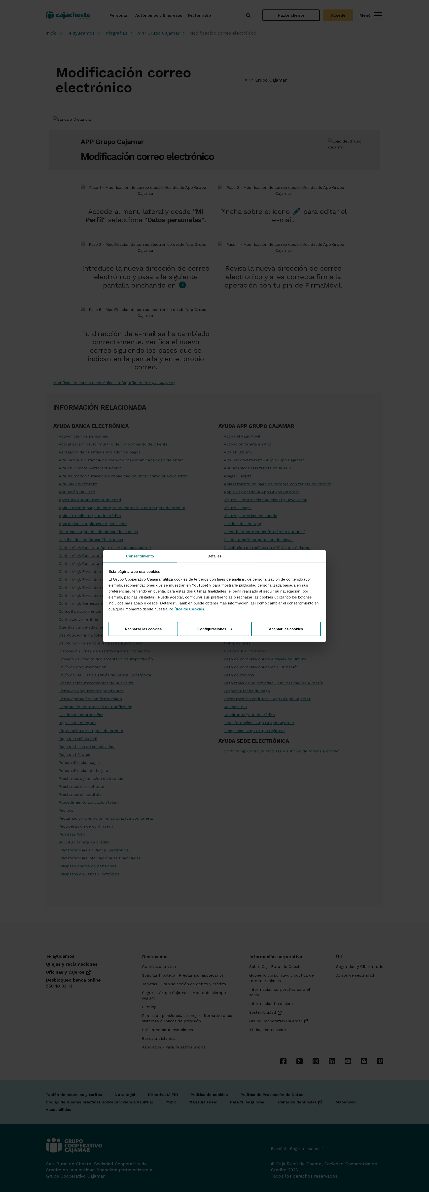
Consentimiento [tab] (140, 556)
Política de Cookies (186, 609)
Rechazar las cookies (143, 629)
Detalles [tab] (215, 556)
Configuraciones (211, 629)
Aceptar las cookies (286, 629)
